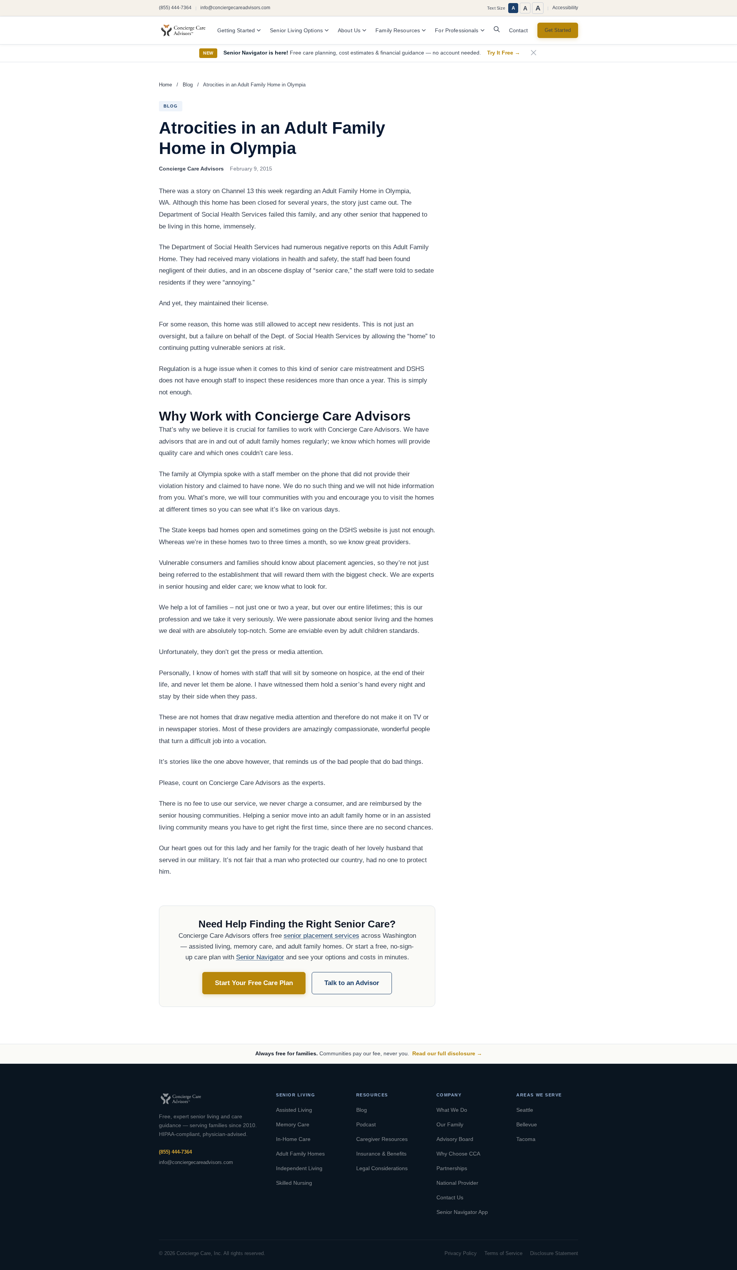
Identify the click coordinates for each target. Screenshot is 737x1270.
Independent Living (299, 1168)
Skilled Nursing (294, 1183)
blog (171, 106)
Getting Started (236, 30)
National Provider (457, 1183)
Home (165, 85)
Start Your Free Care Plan (254, 983)
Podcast (366, 1124)
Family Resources (397, 30)
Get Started (558, 30)
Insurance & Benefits (381, 1154)
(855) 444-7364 (175, 7)
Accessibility (565, 7)
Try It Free (503, 53)
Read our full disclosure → (447, 1053)
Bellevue (526, 1124)
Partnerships (451, 1168)
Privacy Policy (461, 1253)
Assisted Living (294, 1110)
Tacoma (525, 1139)
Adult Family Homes (300, 1154)
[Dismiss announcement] (533, 53)
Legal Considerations (382, 1168)
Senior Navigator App (462, 1212)
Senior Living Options (296, 30)
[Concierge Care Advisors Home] (187, 30)
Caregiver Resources (382, 1139)
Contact (518, 30)
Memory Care (292, 1124)
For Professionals (456, 30)
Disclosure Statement (554, 1253)
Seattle (524, 1110)
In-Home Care (293, 1139)
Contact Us (449, 1197)
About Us (349, 30)
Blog (188, 85)
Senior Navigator (260, 957)
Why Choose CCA (458, 1154)
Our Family (449, 1124)
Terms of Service (503, 1253)
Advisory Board (454, 1139)
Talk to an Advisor (351, 983)
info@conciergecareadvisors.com (235, 7)
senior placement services (321, 935)
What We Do (451, 1110)
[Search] (497, 31)
